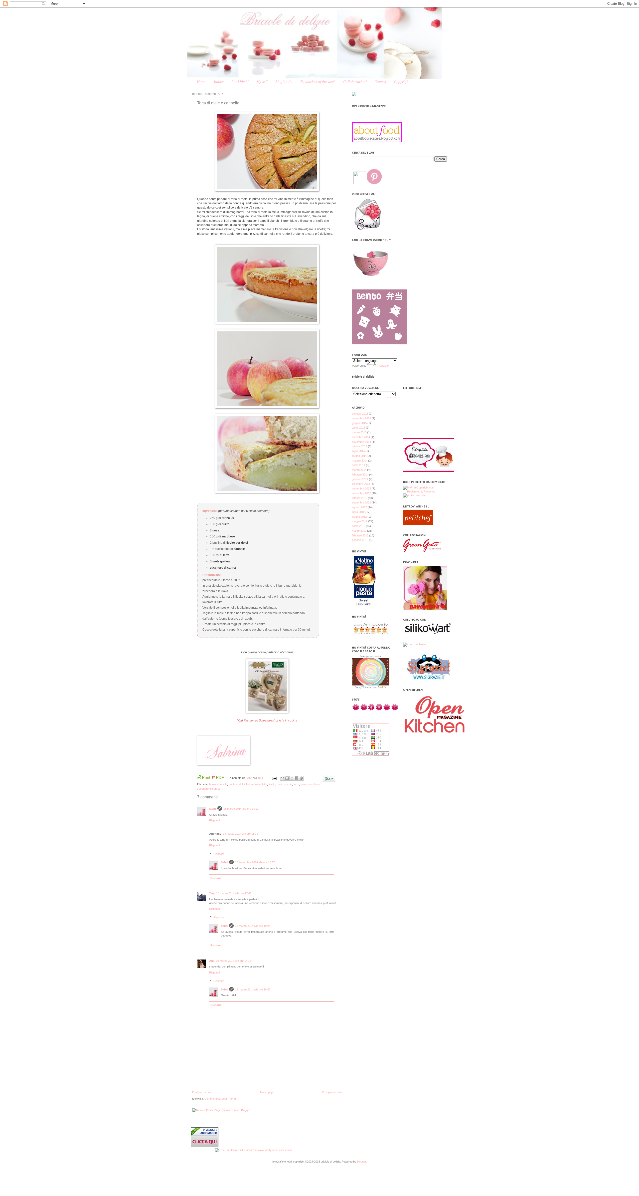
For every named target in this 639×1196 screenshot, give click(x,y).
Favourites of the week (317, 82)
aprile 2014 (358, 465)
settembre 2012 (361, 502)
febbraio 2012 (360, 535)
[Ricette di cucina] (418, 524)
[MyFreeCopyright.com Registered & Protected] (425, 491)
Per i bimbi (240, 82)
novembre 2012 (361, 493)
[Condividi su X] (291, 778)
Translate (383, 365)
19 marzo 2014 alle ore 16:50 (252, 989)
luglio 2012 (358, 511)
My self (262, 82)
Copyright (402, 82)
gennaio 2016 (360, 413)
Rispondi (214, 820)
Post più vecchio (332, 1092)
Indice (219, 82)
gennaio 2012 (360, 539)
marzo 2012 (359, 530)
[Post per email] (274, 777)
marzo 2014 (359, 469)
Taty (212, 893)
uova (304, 784)
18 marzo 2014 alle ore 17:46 (233, 893)
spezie (288, 784)
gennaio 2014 (360, 479)
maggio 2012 (359, 521)
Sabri (249, 777)
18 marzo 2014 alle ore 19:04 (252, 925)
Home (201, 82)
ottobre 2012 (359, 497)
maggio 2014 (359, 460)
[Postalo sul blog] (287, 778)
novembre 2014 (361, 441)
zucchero (314, 784)
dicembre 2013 (361, 483)
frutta (257, 784)
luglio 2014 (358, 451)
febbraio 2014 (360, 474)
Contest (380, 82)
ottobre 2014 (359, 446)
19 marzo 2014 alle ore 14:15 (233, 960)
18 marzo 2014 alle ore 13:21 (241, 808)
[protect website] (414, 495)
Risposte (218, 853)
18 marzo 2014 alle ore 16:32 (240, 833)
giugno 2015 (359, 423)
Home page (267, 1092)
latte (264, 784)
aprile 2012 (358, 525)
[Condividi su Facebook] (296, 778)
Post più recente (202, 1092)
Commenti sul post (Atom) (220, 1098)
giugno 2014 (359, 455)
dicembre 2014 (361, 437)
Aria (211, 960)
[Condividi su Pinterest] (301, 778)
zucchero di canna (208, 788)
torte (296, 784)
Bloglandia (284, 82)
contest (233, 784)
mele (280, 784)
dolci (242, 784)
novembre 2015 (361, 418)
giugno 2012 (359, 516)
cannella (222, 784)
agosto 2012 (359, 507)
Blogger (361, 1161)
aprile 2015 (358, 427)
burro (212, 784)
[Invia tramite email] (282, 778)
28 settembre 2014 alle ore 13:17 (255, 862)
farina (249, 784)
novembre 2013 (361, 488)
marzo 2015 (359, 432)
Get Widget (391, 397)
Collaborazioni (355, 82)
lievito (272, 784)
